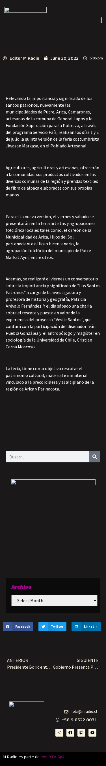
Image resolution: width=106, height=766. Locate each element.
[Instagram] (59, 733)
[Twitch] (81, 733)
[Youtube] (92, 733)
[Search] (94, 456)
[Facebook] (70, 733)
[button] (18, 626)
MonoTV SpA (53, 756)
